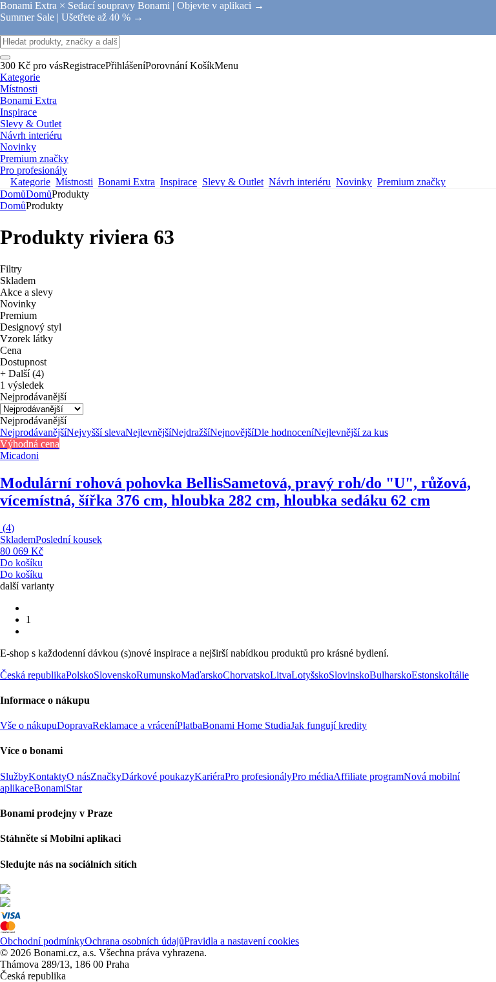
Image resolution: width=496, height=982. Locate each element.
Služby (14, 776)
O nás (78, 776)
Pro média (312, 776)
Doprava (74, 725)
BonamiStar (58, 788)
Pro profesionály (258, 776)
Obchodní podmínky (42, 941)
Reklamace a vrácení (134, 725)
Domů (39, 194)
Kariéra (209, 776)
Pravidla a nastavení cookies (241, 941)
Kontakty (47, 776)
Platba (189, 725)
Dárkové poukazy (157, 776)
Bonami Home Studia (246, 725)
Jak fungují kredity (329, 725)
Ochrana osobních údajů (134, 941)
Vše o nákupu (28, 725)
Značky (105, 776)
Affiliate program (368, 776)
